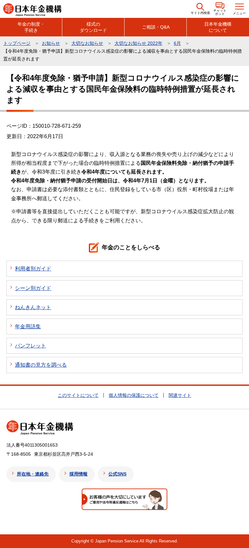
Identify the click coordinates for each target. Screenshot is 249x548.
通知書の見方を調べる (41, 365)
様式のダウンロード (93, 27)
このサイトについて (78, 395)
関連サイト (180, 395)
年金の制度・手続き (31, 27)
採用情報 (78, 473)
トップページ (16, 43)
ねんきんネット (33, 307)
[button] (200, 9)
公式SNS (117, 473)
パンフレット (30, 345)
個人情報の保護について (134, 395)
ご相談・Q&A (156, 27)
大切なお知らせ (87, 43)
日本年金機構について (217, 27)
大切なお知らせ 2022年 (138, 43)
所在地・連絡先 (33, 473)
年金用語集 (28, 326)
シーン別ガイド (33, 288)
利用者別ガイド (33, 268)
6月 (177, 43)
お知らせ (51, 43)
